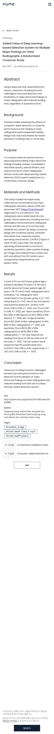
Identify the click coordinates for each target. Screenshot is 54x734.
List (27, 465)
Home (5, 12)
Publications (16, 12)
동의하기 (27, 728)
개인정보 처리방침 (10, 721)
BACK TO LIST (13, 31)
